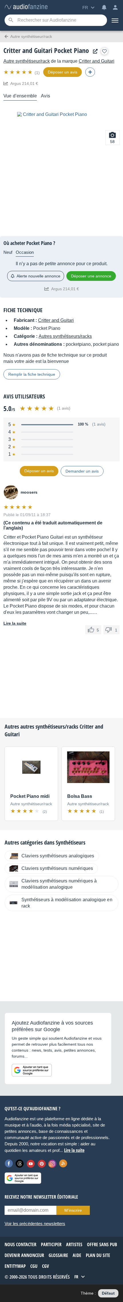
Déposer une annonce (91, 276)
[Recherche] (11, 20)
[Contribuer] (90, 72)
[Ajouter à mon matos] (104, 51)
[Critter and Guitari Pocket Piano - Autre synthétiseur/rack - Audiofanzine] (26, 7)
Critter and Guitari (96, 61)
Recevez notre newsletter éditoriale (41, 1197)
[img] (18, 72)
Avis (45, 95)
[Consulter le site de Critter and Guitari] (94, 51)
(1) (37, 72)
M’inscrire (73, 1210)
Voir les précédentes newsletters (35, 1223)
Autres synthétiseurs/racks (65, 336)
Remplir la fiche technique (31, 374)
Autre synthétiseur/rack (26, 61)
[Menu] (115, 20)
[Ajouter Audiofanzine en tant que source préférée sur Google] (32, 1070)
